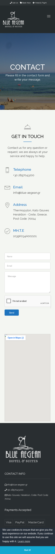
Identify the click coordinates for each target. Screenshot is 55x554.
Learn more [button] (24, 541)
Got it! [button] (27, 550)
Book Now (26, 3)
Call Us (15, 3)
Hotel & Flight (41, 3)
